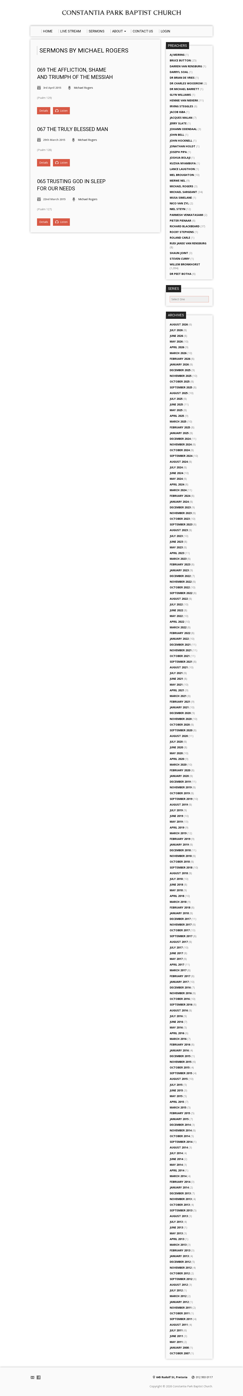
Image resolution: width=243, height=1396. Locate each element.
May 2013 (176, 1233)
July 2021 (176, 673)
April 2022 (177, 621)
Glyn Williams (180, 94)
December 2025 (180, 370)
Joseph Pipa (178, 152)
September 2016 (181, 1004)
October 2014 (180, 1136)
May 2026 (176, 341)
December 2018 (180, 850)
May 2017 (176, 959)
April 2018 (177, 896)
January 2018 (179, 913)
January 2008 (179, 1347)
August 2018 (179, 873)
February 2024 (180, 496)
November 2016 (181, 993)
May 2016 (176, 1027)
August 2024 (179, 461)
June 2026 (176, 336)
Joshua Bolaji (180, 157)
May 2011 (176, 1342)
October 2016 (180, 999)
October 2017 (180, 930)
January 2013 (179, 1256)
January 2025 (179, 433)
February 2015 (180, 1113)
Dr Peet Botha (180, 274)
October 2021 (180, 656)
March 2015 (178, 1107)
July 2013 (176, 1222)
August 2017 (179, 942)
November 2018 (181, 856)
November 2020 (181, 719)
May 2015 (176, 1096)
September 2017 (181, 936)
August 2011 (179, 1324)
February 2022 (180, 633)
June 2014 (176, 1159)
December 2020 (180, 713)
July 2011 (176, 1330)
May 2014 (176, 1164)
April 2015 (177, 1102)
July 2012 (176, 1290)
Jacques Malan (181, 117)
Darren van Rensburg (186, 66)
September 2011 (181, 1319)
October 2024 (180, 450)
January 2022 (179, 638)
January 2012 (179, 1302)
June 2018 (176, 884)
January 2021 (179, 707)
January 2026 (179, 364)
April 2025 (177, 416)
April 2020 (177, 759)
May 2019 (176, 821)
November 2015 (181, 1062)
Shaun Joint (179, 253)
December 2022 (180, 576)
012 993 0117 (204, 1377)
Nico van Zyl (179, 203)
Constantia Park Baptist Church (121, 13)
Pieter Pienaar (180, 220)
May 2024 (176, 478)
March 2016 (178, 1039)
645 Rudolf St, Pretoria (171, 1377)
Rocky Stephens (182, 232)
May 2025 (176, 410)
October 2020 (180, 724)
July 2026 (176, 330)
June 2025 (176, 404)
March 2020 (178, 764)
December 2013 (180, 1193)
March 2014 (178, 1176)
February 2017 (180, 976)
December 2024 (180, 439)
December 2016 (180, 987)
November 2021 (181, 650)
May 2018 (176, 890)
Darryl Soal (179, 72)
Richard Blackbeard (185, 226)
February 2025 (180, 427)
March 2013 (178, 1244)
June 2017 (176, 953)
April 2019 (177, 827)
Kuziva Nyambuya (183, 163)
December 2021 (180, 644)
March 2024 (178, 490)
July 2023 (176, 536)
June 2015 (176, 1090)
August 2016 (179, 1010)
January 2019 (179, 844)
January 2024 (179, 501)
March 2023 (178, 558)
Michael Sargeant (183, 192)
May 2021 (176, 684)
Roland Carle (180, 237)
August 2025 (179, 393)
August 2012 (179, 1284)
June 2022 (176, 610)
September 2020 (181, 730)
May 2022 (176, 616)
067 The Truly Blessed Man (72, 129)
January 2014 (179, 1187)
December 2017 (180, 919)
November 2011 (181, 1307)
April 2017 (177, 964)
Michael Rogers (83, 87)
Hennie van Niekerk (184, 100)
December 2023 (180, 507)
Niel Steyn (177, 209)
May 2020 (176, 753)
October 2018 (180, 861)
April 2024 (177, 484)
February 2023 (180, 564)
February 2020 (180, 770)
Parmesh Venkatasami (186, 215)
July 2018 (176, 879)
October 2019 (180, 793)
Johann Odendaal (183, 129)
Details (43, 110)
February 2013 (180, 1250)
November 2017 (181, 924)
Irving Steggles (181, 106)
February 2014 (180, 1182)
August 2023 (179, 530)
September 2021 (181, 661)
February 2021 (180, 701)
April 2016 (177, 1033)
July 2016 (176, 1016)
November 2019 (181, 787)
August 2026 (179, 324)
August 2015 (179, 1079)
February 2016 (180, 1044)
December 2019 (180, 781)
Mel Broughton (182, 175)
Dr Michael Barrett (184, 89)
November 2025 (181, 376)
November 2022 (181, 581)
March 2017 (178, 970)
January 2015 (179, 1119)
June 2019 (176, 816)
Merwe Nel (177, 180)
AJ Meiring (177, 54)
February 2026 (180, 359)
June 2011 (176, 1336)
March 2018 (178, 902)
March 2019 (178, 833)
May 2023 (176, 547)
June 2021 (176, 678)
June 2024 (176, 473)
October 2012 (180, 1273)
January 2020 (179, 776)
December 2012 (180, 1262)
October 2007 (180, 1353)
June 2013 (176, 1227)
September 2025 (181, 387)
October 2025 (180, 381)
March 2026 (178, 353)
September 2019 (181, 799)
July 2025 (176, 399)
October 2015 (180, 1067)
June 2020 (176, 747)
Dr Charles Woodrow (186, 83)
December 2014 (180, 1124)
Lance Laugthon (182, 169)
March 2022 (178, 627)
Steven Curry (180, 258)
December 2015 (180, 1056)
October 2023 (180, 518)
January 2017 (179, 982)
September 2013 (181, 1210)
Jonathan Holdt (182, 146)
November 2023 (181, 513)
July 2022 (176, 604)
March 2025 (178, 421)
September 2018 (181, 867)
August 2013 (179, 1216)
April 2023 (177, 553)
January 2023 (179, 570)
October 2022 (180, 587)
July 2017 (176, 947)
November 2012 (181, 1267)
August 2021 (179, 667)
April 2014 (177, 1170)
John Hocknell (181, 140)
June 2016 (176, 1022)
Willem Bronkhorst (185, 264)
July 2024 (176, 467)
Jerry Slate (178, 123)
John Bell (177, 134)
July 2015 (176, 1084)
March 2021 (178, 696)
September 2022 (181, 593)
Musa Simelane (181, 197)
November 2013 (181, 1199)
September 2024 (181, 456)
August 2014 (179, 1147)
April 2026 (177, 347)
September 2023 (181, 524)
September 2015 (181, 1073)
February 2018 (180, 907)
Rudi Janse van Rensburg (188, 243)
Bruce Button (180, 60)
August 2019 (179, 804)
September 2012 (181, 1279)
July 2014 (176, 1153)
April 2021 (177, 690)
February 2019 (180, 839)
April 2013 (177, 1239)
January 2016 (179, 1050)
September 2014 (181, 1142)
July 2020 (176, 741)
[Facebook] (38, 1377)
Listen (63, 110)
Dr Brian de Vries (182, 77)
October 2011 (180, 1313)
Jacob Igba (177, 112)
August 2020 (179, 736)
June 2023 (176, 541)
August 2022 (179, 598)
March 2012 (178, 1296)
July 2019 (176, 810)
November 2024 (181, 444)
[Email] (32, 1377)
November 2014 (181, 1130)
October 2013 (180, 1204)
